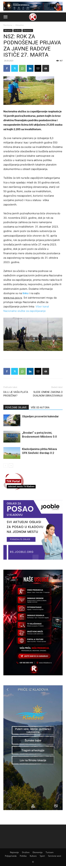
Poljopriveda (11, 855)
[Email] (38, 68)
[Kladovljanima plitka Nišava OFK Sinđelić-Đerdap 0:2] (11, 453)
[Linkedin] (30, 68)
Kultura (33, 855)
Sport (42, 855)
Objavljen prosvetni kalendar (40, 416)
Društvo (17, 30)
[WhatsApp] (22, 68)
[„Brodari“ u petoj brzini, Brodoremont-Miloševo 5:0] (11, 437)
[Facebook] (6, 68)
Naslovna (7, 25)
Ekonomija (28, 30)
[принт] (45, 68)
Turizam (49, 852)
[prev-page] (5, 465)
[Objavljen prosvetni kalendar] (11, 420)
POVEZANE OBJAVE (16, 407)
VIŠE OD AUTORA (40, 407)
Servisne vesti (54, 855)
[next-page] (11, 465)
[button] (5, 17)
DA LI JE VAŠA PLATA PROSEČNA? (15, 394)
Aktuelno (19, 25)
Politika (23, 855)
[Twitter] (14, 68)
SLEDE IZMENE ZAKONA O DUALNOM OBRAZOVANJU (48, 394)
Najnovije (14, 852)
